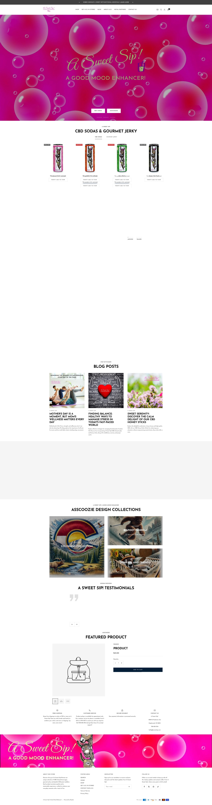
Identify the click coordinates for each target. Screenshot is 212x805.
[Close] (124, 388)
